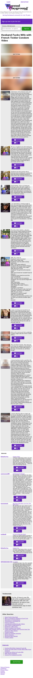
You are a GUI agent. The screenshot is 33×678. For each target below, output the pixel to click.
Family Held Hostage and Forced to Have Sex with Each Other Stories (17, 630)
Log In (8, 2)
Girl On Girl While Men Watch (19, 534)
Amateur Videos (16, 456)
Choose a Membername (8, 26)
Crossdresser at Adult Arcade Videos (15, 624)
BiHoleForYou (4, 456)
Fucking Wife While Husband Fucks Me (15, 648)
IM (16, 143)
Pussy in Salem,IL (10, 622)
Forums (2, 671)
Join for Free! (24, 2)
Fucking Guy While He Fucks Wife (14, 652)
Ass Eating (15, 561)
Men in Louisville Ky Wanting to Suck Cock (16, 618)
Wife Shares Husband (11, 653)
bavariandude (4, 503)
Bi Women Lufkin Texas (11, 626)
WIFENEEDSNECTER (6, 561)
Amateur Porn (16, 548)
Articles (2, 674)
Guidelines (3, 668)
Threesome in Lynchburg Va (12, 621)
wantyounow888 (5, 473)
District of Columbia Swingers (13, 633)
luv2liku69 (3, 534)
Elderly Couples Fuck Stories (13, 628)
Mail (18, 140)
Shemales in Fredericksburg (12, 620)
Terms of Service (5, 667)
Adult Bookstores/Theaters (19, 473)
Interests (5, 645)
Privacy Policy (4, 670)
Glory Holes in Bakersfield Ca (13, 625)
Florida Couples (9, 632)
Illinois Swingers (9, 635)
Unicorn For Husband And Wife (13, 655)
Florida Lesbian (9, 637)
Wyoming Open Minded (11, 636)
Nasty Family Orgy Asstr (11, 617)
